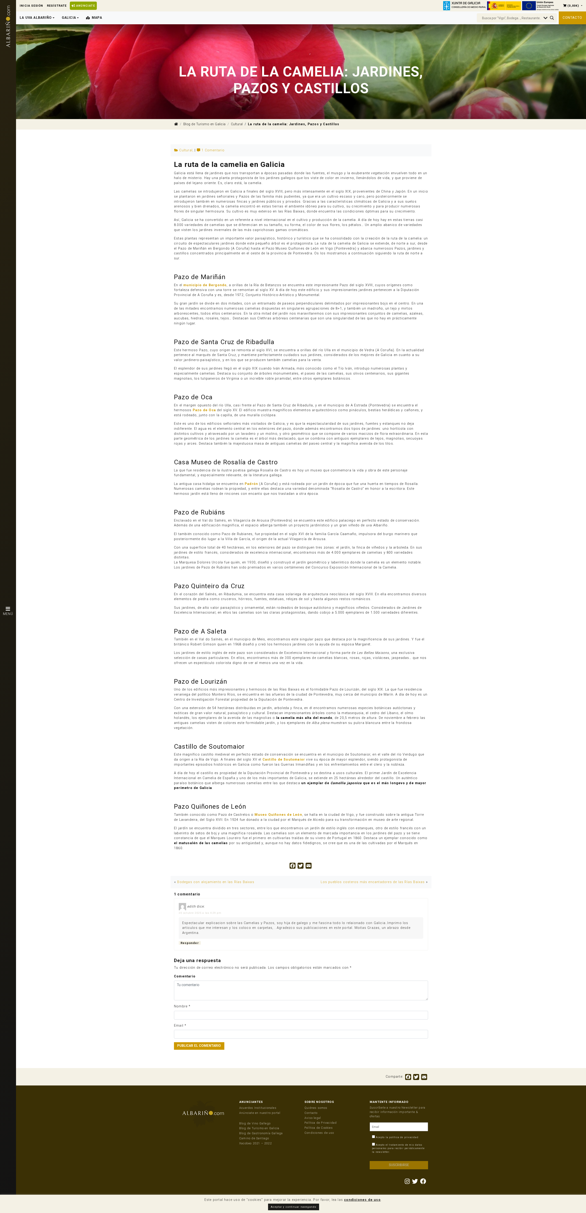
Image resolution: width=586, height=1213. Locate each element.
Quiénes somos (316, 1108)
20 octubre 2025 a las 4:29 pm (200, 912)
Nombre (180, 1006)
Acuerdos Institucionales (258, 1108)
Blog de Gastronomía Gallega (261, 1133)
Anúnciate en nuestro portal (259, 1113)
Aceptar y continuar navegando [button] (294, 1206)
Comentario (184, 976)
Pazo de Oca (204, 410)
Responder (190, 943)
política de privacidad (403, 1137)
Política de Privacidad (320, 1122)
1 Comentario (213, 150)
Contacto (572, 18)
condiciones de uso (362, 1200)
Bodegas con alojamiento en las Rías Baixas (215, 882)
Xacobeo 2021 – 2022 (255, 1143)
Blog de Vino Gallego (255, 1123)
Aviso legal (312, 1118)
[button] (572, 6)
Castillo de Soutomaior (284, 760)
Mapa (97, 18)
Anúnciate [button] (85, 5)
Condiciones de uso (319, 1132)
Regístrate (57, 5)
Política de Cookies (318, 1127)
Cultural (237, 124)
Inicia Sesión (31, 5)
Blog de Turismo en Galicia (204, 124)
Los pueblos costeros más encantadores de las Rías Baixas (373, 882)
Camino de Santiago (254, 1138)
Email (178, 1026)
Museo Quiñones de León (278, 815)
